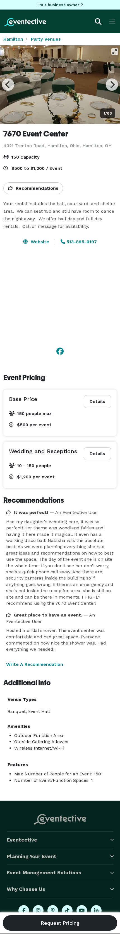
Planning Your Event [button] (31, 856)
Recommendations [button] (36, 188)
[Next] (112, 84)
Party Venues (46, 39)
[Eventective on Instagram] (38, 910)
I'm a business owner (58, 5)
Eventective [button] (22, 840)
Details (97, 401)
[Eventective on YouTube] (81, 910)
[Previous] (8, 84)
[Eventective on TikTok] (67, 910)
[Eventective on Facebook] (23, 910)
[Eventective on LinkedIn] (96, 910)
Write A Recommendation (34, 664)
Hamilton (13, 39)
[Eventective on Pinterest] (52, 910)
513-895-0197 (81, 241)
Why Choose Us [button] (26, 889)
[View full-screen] (114, 51)
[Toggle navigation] (112, 21)
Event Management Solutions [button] (44, 872)
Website (39, 241)
